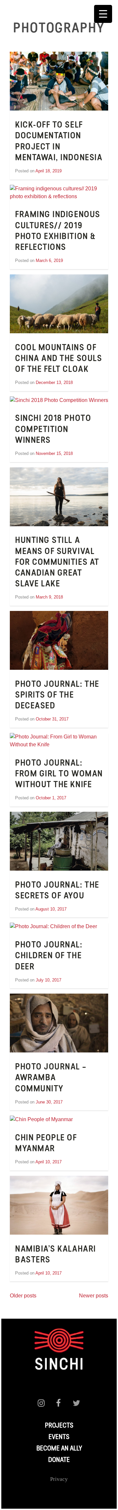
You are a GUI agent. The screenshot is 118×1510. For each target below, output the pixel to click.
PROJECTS (59, 1426)
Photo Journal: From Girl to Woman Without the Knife (59, 774)
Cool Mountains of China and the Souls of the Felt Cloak (58, 359)
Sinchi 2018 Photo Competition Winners (53, 430)
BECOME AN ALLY (59, 1449)
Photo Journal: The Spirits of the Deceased (57, 696)
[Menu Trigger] (103, 14)
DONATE (59, 1460)
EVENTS (59, 1437)
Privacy (59, 1479)
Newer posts (93, 1295)
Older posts (23, 1295)
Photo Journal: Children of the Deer (49, 956)
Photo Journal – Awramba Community (50, 1078)
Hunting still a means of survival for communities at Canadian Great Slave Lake (57, 562)
